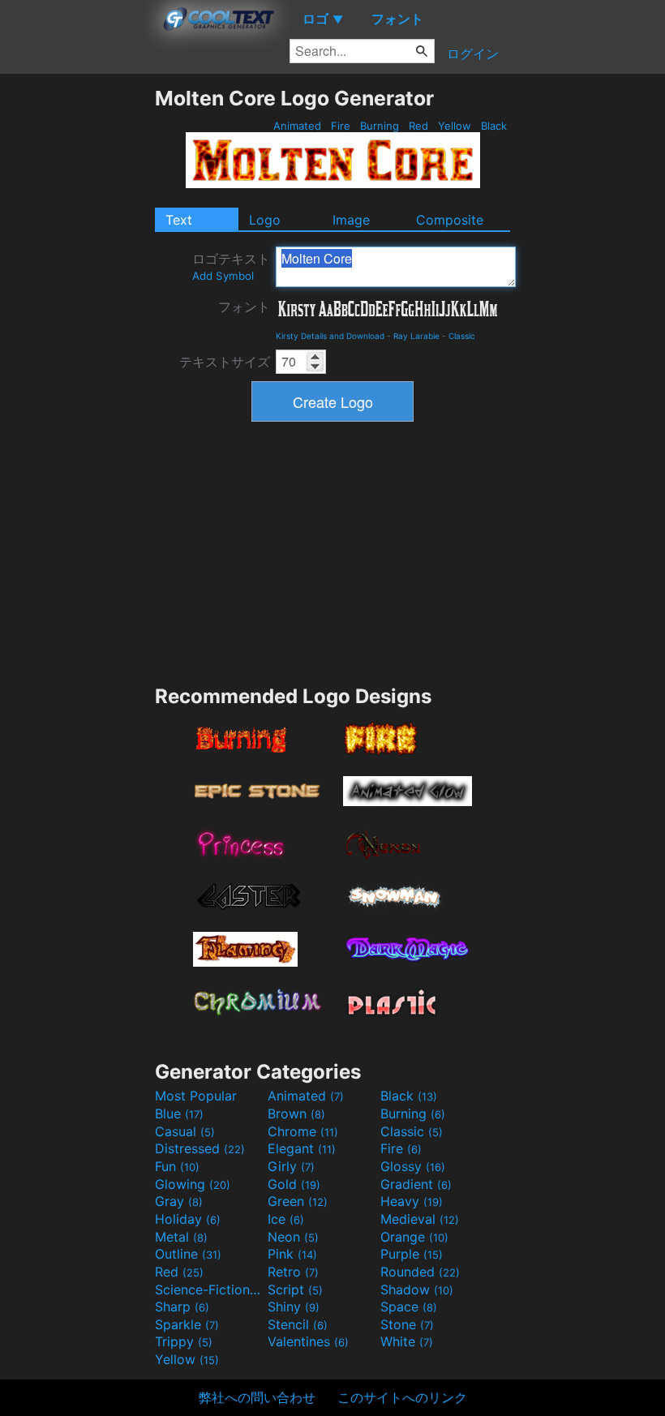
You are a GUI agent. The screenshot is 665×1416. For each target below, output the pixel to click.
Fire (341, 125)
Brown (296, 1113)
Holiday (188, 1219)
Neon (293, 1237)
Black (494, 125)
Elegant (302, 1148)
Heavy (411, 1201)
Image (351, 220)
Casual (185, 1131)
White (406, 1341)
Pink (292, 1254)
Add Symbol (223, 275)
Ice (286, 1219)
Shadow (416, 1289)
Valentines (308, 1341)
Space (408, 1306)
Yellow (454, 125)
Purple (411, 1254)
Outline (188, 1254)
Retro (293, 1272)
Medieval (419, 1219)
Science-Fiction (209, 1289)
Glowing (192, 1184)
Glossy (412, 1166)
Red (418, 125)
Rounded (420, 1272)
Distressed (200, 1148)
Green (298, 1201)
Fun (177, 1166)
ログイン (473, 53)
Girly (291, 1166)
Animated (297, 125)
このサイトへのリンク (402, 1397)
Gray (179, 1201)
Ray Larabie (416, 336)
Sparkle (187, 1324)
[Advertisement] (77, 329)
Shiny (294, 1306)
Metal (181, 1237)
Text (178, 220)
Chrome (303, 1131)
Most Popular (196, 1096)
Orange (414, 1237)
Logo (265, 220)
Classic (461, 336)
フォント (244, 306)
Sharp (182, 1306)
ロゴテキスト (231, 266)
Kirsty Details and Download (330, 336)
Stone (407, 1324)
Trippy (183, 1341)
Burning (379, 125)
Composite (449, 220)
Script (295, 1289)
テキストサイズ (224, 362)
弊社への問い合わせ (257, 1397)
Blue (179, 1113)
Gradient (416, 1184)
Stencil (298, 1324)
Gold (294, 1184)
